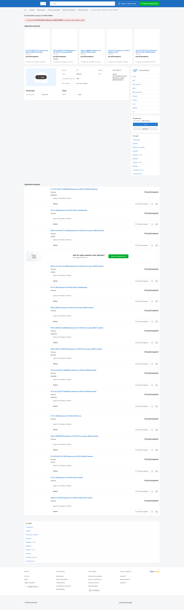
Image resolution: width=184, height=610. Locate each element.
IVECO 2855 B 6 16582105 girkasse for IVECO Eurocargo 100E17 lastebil (77, 328)
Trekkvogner (136, 140)
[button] (152, 204)
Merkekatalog (60, 589)
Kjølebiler (135, 158)
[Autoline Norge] (31, 3)
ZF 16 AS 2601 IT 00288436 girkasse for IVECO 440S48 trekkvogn (74, 189)
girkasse (79, 74)
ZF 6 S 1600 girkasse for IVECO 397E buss (66, 416)
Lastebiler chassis (138, 170)
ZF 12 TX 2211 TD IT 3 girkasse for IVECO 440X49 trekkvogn (37, 51)
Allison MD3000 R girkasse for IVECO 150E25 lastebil (91, 51)
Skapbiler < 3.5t (137, 155)
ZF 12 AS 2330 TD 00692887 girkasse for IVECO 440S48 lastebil (73, 370)
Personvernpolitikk (61, 579)
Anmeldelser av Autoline (63, 586)
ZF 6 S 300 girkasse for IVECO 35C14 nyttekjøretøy (69, 287)
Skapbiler (135, 151)
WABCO (134, 108)
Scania (134, 100)
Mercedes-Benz (137, 92)
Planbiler (135, 166)
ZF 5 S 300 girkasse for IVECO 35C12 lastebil (67, 477)
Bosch (134, 76)
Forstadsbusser (137, 173)
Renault (134, 96)
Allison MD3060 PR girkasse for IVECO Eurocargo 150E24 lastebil (74, 436)
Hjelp (26, 579)
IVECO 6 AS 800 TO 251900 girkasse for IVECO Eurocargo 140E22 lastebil (77, 230)
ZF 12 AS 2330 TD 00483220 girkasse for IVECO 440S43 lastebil (73, 391)
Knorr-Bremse (136, 84)
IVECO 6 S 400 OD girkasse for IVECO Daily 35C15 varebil (71, 498)
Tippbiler (135, 143)
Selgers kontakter (29, 582)
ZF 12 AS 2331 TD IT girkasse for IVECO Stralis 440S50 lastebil (146, 51)
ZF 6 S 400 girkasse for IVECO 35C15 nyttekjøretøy (69, 210)
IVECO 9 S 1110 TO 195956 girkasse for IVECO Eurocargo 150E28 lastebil (77, 266)
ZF (133, 112)
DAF (133, 80)
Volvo (134, 104)
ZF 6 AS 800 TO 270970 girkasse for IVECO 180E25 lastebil (72, 456)
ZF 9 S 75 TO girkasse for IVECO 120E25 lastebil (119, 51)
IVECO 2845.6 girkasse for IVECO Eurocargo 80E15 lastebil (72, 307)
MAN (133, 88)
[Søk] (52, 3)
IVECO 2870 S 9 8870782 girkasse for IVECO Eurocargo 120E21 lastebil (76, 349)
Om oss (26, 576)
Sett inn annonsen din (118, 256)
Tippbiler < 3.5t (137, 162)
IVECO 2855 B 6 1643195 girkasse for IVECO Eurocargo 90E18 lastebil (64, 51)
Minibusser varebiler (139, 147)
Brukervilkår (60, 576)
